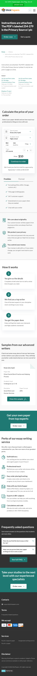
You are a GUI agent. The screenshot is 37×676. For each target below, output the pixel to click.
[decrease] (24, 150)
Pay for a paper (6, 643)
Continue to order (18, 161)
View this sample (16, 399)
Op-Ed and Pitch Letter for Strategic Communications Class (8, 80)
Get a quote (25, 37)
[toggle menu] (34, 10)
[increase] (31, 150)
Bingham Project (6, 91)
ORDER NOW (18, 5)
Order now (8, 37)
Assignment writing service (26, 640)
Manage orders (30, 10)
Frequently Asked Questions (10, 614)
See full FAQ (17, 560)
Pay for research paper (8, 640)
